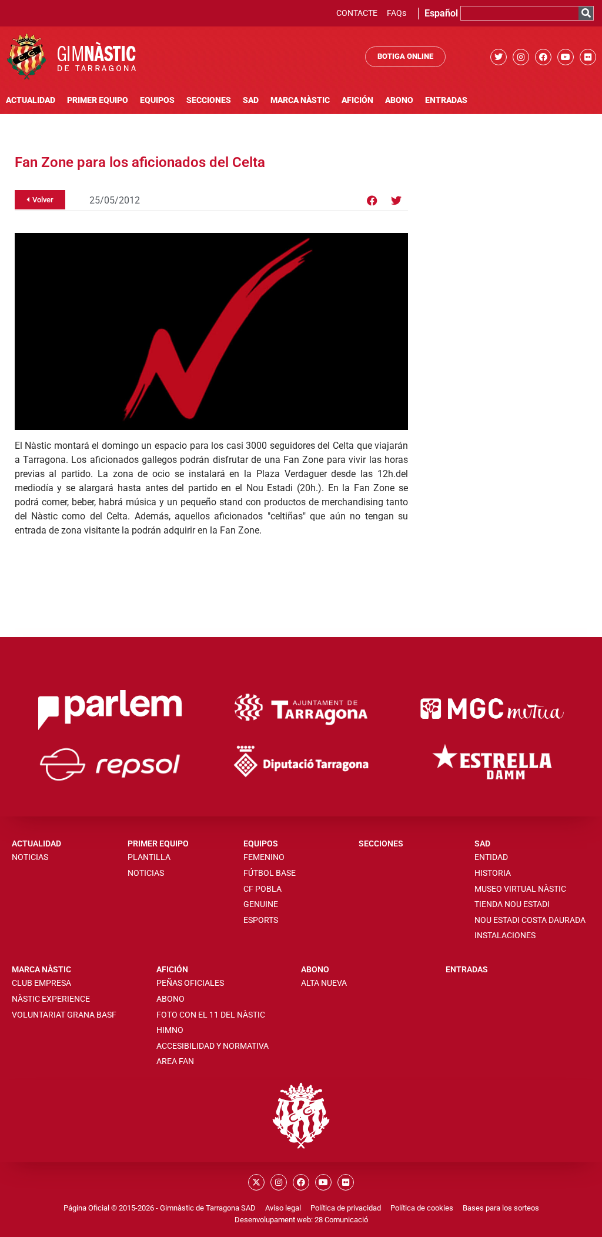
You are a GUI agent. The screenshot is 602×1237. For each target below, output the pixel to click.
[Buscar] (585, 13)
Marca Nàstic (300, 100)
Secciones (208, 100)
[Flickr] (588, 57)
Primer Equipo (97, 100)
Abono (399, 100)
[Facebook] (543, 57)
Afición (357, 100)
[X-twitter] (256, 1182)
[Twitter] (498, 57)
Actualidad (30, 100)
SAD (251, 100)
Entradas (446, 100)
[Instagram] (521, 57)
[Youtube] (565, 57)
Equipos (157, 100)
